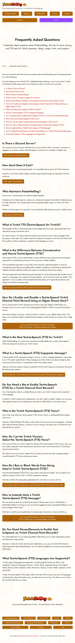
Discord (67, 13)
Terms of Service (28, 618)
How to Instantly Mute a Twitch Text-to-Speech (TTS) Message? (28, 128)
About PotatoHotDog (11, 618)
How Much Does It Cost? (15, 91)
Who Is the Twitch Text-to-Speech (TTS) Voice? (22, 119)
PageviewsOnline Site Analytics (29, 636)
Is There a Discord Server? (15, 88)
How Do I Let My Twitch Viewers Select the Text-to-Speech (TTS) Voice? (32, 122)
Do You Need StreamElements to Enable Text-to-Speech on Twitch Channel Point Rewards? (38, 131)
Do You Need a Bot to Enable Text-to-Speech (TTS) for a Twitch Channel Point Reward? (37, 115)
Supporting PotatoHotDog (12, 623)
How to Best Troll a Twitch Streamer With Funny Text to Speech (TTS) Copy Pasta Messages (33, 374)
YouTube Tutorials (10, 13)
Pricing (55, 13)
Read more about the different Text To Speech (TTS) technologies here (27, 287)
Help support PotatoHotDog (13, 181)
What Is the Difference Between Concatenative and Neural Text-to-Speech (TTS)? (35, 100)
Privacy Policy (44, 618)
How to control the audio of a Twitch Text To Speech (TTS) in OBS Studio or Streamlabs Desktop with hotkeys (37, 326)
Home (4, 66)
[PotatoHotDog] (14, 6)
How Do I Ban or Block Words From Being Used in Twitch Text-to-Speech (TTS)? (35, 125)
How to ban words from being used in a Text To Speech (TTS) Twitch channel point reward (33, 485)
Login (56, 20)
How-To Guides (15, 627)
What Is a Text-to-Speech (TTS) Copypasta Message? (25, 112)
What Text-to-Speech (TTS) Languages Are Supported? (25, 134)
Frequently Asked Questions (36, 623)
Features (19, 20)
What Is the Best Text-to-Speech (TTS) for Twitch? (23, 109)
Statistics (26, 13)
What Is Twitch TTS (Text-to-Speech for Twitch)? (23, 97)
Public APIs (41, 13)
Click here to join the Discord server (16, 155)
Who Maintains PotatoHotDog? (17, 94)
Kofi (63, 627)
